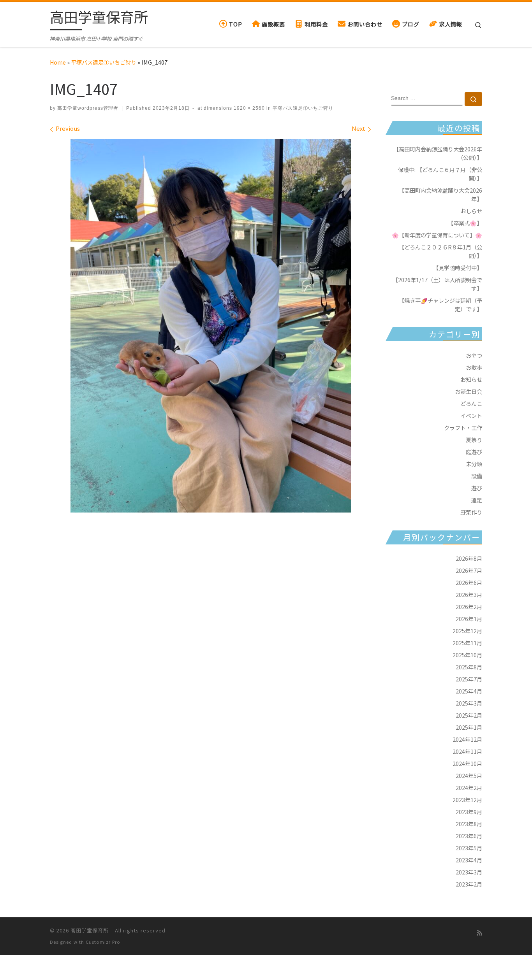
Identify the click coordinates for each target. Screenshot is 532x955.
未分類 (474, 464)
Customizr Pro (103, 942)
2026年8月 (469, 558)
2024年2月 (469, 787)
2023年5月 (469, 848)
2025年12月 (467, 631)
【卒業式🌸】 (465, 223)
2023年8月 (469, 824)
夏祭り (474, 439)
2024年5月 (469, 775)
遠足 (476, 500)
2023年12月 (467, 799)
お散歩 (474, 367)
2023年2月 (469, 884)
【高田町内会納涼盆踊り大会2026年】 (440, 194)
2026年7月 (469, 570)
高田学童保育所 (89, 930)
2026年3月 (469, 594)
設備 (476, 476)
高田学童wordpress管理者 (87, 108)
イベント (471, 415)
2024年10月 (467, 763)
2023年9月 (469, 812)
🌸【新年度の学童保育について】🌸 (437, 235)
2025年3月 (469, 703)
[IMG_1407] (210, 326)
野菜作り (471, 512)
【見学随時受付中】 (457, 267)
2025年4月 (469, 691)
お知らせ (471, 379)
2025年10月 (467, 655)
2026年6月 (469, 582)
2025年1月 (469, 727)
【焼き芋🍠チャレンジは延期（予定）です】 (440, 304)
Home (58, 62)
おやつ (474, 355)
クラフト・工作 (463, 427)
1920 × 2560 (248, 108)
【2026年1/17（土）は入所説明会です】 (437, 284)
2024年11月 (467, 751)
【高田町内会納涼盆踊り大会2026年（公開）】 (437, 153)
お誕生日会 (468, 391)
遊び (476, 488)
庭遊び (474, 452)
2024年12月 (467, 739)
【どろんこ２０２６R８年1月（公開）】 (440, 251)
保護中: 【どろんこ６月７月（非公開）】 (440, 173)
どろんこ (471, 403)
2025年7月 (469, 679)
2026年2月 (469, 606)
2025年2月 (469, 715)
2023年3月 (469, 872)
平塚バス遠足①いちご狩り (103, 62)
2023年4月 (469, 860)
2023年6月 (469, 836)
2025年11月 (467, 643)
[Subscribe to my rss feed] (479, 932)
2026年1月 (469, 618)
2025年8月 (469, 667)
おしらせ (471, 211)
